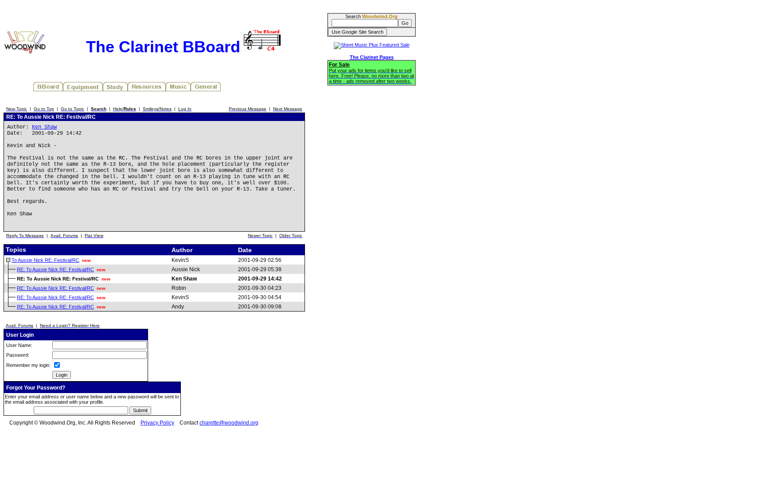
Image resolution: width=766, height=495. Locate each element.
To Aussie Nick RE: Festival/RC (45, 260)
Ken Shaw (44, 127)
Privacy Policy (157, 423)
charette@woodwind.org (228, 423)
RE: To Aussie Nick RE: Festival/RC (55, 269)
